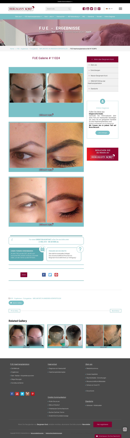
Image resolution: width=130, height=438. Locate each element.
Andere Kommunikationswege (58, 416)
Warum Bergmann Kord (99, 76)
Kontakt (99, 16)
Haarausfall (60, 16)
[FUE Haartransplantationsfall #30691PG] (65, 327)
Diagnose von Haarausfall (57, 368)
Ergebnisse (14, 372)
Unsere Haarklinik (92, 374)
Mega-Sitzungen (16, 379)
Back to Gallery (17, 303)
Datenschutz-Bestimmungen (54, 433)
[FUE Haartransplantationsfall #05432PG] (26, 327)
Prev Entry (14, 311)
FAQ (83, 16)
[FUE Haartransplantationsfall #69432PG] (103, 327)
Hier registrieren (102, 424)
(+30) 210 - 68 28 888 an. (49, 242)
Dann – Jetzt (48, 16)
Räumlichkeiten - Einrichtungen (96, 378)
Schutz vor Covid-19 (93, 385)
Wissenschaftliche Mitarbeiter (96, 381)
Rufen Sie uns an (54, 401)
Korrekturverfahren (17, 383)
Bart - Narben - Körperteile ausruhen (22, 375)
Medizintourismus (92, 368)
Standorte (91, 16)
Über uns (18, 16)
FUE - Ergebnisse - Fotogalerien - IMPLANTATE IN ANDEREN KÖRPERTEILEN (35, 298)
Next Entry (115, 311)
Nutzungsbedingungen (37, 433)
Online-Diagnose (109, 16)
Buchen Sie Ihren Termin (56, 412)
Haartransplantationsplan (57, 372)
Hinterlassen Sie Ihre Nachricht (58, 408)
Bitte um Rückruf (54, 405)
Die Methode (15, 368)
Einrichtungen (95, 70)
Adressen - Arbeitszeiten (94, 405)
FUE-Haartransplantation (33, 16)
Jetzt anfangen (102, 133)
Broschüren (90, 391)
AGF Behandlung (73, 16)
